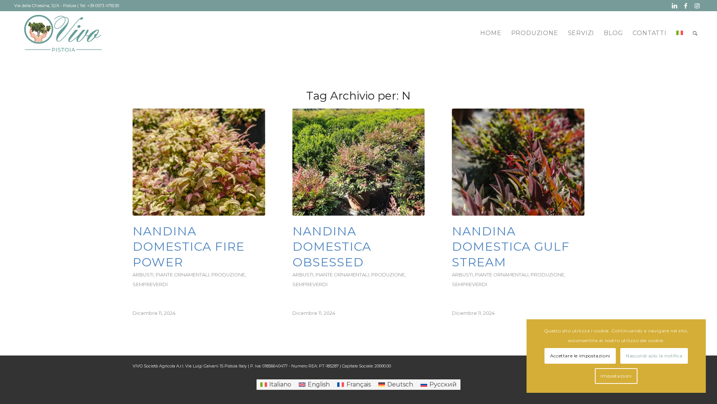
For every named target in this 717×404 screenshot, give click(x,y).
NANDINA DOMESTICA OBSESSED (331, 246)
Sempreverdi (150, 284)
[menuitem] (490, 33)
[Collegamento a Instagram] (697, 5)
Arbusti (143, 275)
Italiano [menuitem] (280, 384)
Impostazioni (615, 376)
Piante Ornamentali (182, 275)
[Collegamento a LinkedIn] (674, 5)
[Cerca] (695, 33)
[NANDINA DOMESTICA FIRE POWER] (199, 162)
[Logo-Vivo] (63, 33)
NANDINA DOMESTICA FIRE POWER (189, 246)
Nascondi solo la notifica (654, 355)
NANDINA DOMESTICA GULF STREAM (510, 246)
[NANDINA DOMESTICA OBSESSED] (358, 162)
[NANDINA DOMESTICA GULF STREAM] (518, 162)
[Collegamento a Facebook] (685, 5)
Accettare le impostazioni (580, 355)
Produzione (228, 275)
